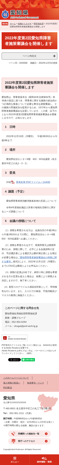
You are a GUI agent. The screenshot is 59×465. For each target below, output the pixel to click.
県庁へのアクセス (26, 441)
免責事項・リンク (35, 383)
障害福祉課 (39, 24)
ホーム (13, 24)
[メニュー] (15, 459)
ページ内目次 (29, 56)
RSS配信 (7, 387)
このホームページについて (16, 378)
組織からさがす (25, 24)
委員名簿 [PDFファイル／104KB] (33, 182)
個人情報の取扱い (11, 383)
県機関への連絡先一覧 (28, 433)
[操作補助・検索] (44, 459)
